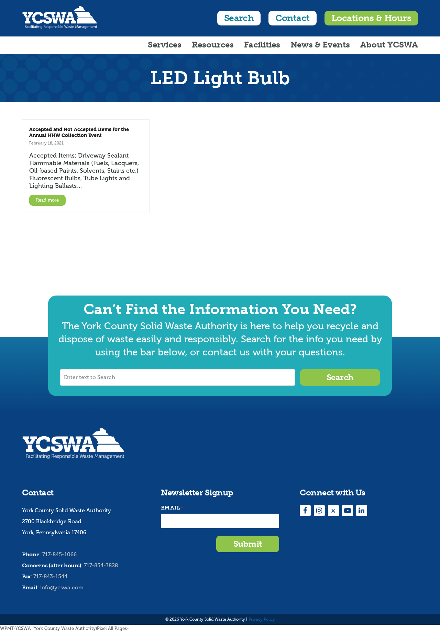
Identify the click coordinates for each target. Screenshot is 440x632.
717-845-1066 (59, 554)
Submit (247, 544)
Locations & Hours (371, 18)
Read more (47, 200)
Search (239, 18)
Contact (292, 18)
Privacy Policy (262, 619)
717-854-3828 (101, 565)
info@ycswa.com (62, 587)
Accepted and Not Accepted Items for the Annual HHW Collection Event (79, 132)
